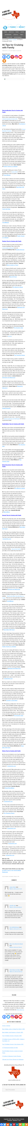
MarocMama (7, 512)
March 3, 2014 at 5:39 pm (16, 907)
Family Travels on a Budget (10, 166)
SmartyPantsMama (9, 788)
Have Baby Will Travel (9, 629)
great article (14, 171)
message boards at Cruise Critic (9, 119)
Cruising (11, 876)
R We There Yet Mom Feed (15, 1022)
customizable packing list (8, 248)
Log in (19, 1120)
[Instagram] (16, 57)
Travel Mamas (7, 175)
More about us (20, 1009)
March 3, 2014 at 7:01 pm (16, 929)
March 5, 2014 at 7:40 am (16, 947)
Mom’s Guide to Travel (12, 265)
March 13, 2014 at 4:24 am (16, 971)
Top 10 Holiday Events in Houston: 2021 (12, 1035)
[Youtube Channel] (20, 1017)
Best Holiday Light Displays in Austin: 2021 (12, 1032)
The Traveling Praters (19, 355)
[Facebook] (4, 57)
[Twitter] (8, 57)
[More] (4, 61)
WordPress (15, 1120)
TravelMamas (5, 222)
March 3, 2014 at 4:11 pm (16, 888)
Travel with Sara (6, 209)
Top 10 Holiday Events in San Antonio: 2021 (13, 1044)
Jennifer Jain (13, 905)
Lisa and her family (16, 549)
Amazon (10, 336)
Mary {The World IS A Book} (16, 944)
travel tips (16, 876)
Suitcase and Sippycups (14, 589)
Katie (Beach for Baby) (15, 970)
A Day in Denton (6, 1025)
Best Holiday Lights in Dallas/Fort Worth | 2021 (13, 1029)
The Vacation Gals (18, 327)
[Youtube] (20, 57)
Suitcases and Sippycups (8, 377)
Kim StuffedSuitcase (14, 927)
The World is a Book (18, 287)
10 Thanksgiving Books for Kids (10, 1047)
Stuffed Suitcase (20, 249)
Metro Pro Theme (15, 1119)
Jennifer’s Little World (11, 700)
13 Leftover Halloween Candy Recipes (11, 1056)
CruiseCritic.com (7, 539)
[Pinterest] (12, 57)
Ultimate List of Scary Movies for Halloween (13, 1059)
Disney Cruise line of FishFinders (12, 418)
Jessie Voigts (13, 887)
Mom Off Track (13, 276)
